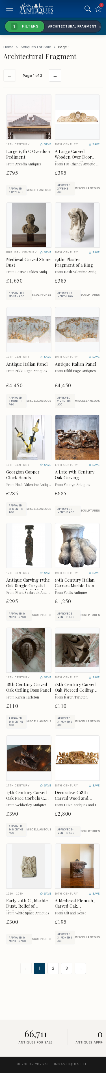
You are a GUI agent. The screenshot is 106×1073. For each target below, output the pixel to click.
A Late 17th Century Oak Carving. (74, 474)
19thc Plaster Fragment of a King (74, 262)
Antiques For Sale (35, 47)
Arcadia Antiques (28, 163)
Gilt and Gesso (75, 912)
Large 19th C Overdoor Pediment (28, 154)
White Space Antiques (32, 912)
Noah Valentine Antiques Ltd (37, 484)
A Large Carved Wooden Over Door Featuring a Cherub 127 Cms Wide (74, 159)
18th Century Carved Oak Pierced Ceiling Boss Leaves (75, 689)
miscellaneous (39, 190)
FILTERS (26, 26)
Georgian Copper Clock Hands (23, 474)
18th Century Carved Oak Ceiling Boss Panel (28, 687)
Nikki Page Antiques (31, 370)
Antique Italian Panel (27, 364)
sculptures (41, 294)
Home (8, 47)
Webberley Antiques (31, 804)
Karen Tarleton (27, 697)
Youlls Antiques (76, 592)
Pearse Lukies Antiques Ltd (37, 271)
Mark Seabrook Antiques (34, 592)
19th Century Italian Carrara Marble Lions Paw (75, 585)
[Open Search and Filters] (88, 9)
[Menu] (9, 8)
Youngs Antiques (77, 484)
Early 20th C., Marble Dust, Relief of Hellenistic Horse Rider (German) (27, 909)
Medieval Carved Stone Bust (28, 262)
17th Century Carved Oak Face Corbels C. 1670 (26, 798)
